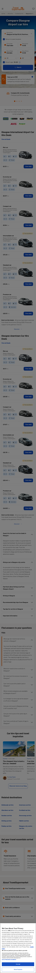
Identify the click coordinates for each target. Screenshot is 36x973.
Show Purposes (18, 969)
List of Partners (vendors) (9, 959)
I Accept (18, 964)
